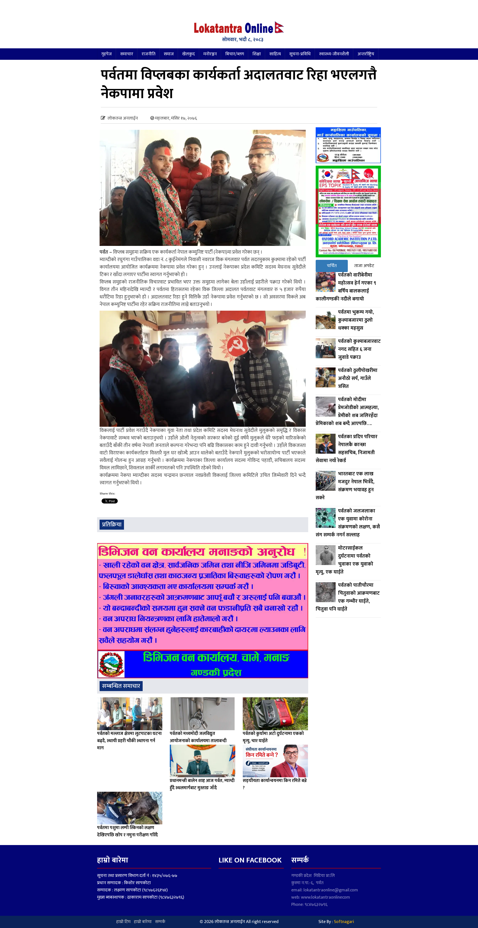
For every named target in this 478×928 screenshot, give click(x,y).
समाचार (126, 54)
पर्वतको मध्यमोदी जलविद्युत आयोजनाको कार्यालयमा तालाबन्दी (198, 737)
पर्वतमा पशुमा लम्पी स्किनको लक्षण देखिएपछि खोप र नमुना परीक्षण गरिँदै (127, 831)
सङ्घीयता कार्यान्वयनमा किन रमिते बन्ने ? (275, 784)
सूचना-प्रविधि (300, 54)
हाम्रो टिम (123, 922)
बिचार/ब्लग (234, 54)
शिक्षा (256, 54)
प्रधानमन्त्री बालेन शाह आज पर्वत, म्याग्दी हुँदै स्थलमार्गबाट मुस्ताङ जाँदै (202, 784)
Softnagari (344, 922)
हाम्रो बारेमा (143, 922)
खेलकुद (188, 54)
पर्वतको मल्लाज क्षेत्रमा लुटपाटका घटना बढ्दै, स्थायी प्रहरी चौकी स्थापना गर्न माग (129, 741)
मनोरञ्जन (210, 54)
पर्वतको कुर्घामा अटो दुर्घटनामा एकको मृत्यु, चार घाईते (273, 737)
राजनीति (148, 54)
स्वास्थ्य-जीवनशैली (334, 54)
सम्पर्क (160, 922)
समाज (169, 54)
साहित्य (275, 54)
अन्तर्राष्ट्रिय (366, 54)
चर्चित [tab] (332, 266)
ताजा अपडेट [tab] (364, 266)
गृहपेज (106, 54)
